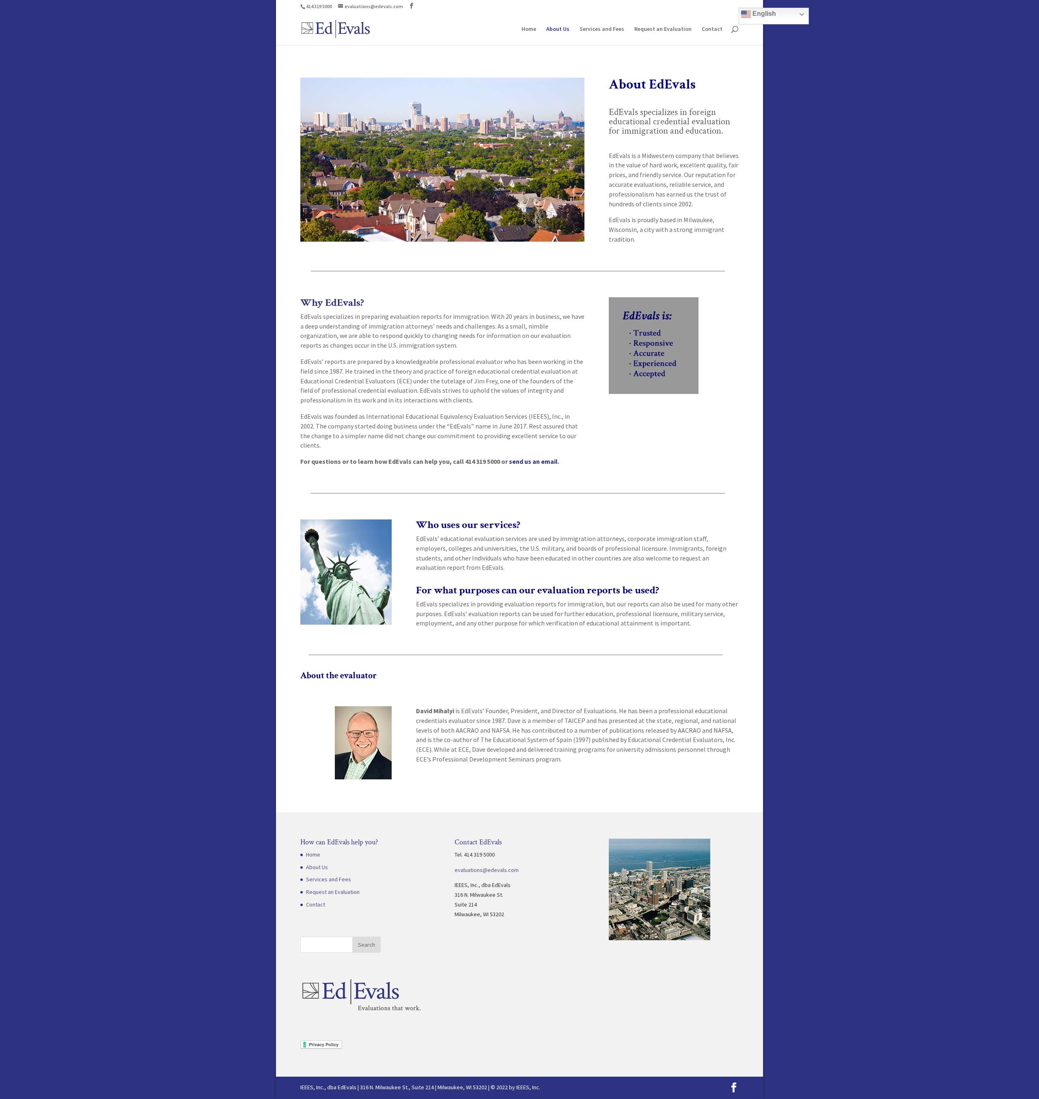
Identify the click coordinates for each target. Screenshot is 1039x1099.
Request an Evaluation (663, 29)
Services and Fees (602, 29)
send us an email (533, 461)
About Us (557, 29)
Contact (712, 29)
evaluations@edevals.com (487, 870)
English (763, 13)
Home (529, 29)
